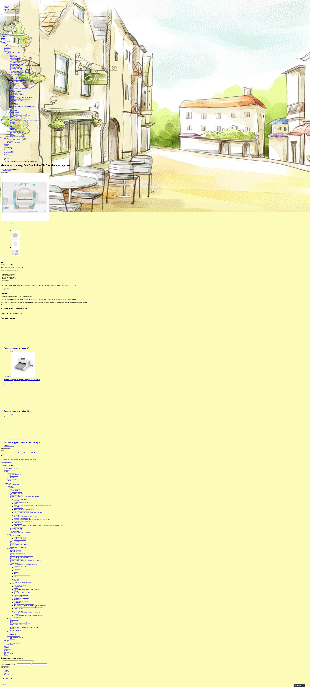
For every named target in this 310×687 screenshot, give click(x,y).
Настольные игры (12, 479)
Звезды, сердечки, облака (20, 499)
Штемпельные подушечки (17, 136)
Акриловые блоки (15, 58)
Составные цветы (18, 527)
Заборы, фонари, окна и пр (21, 595)
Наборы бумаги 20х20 (20, 80)
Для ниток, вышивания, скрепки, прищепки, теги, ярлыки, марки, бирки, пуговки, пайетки (39, 525)
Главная (6, 7)
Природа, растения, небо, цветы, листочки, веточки (28, 615)
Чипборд (12, 107)
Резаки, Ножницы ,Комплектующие (20, 69)
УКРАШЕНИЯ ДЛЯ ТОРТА (12, 468)
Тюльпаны (16, 580)
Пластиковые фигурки (16, 100)
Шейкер (16, 591)
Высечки (12, 96)
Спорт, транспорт (18, 611)
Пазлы (9, 480)
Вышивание (7, 649)
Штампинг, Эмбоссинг (13, 131)
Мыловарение (8, 147)
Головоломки (14, 476)
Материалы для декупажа (14, 142)
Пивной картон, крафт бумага (18, 88)
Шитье (6, 154)
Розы (15, 576)
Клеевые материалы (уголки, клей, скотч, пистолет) (24, 120)
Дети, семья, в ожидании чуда (22, 592)
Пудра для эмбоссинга (16, 132)
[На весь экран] (4, 684)
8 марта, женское (18, 508)
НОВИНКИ (7, 48)
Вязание (6, 650)
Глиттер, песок (14, 110)
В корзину (11, 351)
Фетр (11, 126)
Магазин (6, 6)
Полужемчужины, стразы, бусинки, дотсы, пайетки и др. (26, 101)
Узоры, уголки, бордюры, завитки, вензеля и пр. (27, 612)
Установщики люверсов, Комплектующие (21, 72)
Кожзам (12, 128)
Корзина (6, 10)
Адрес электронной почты (8, 664)
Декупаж (6, 138)
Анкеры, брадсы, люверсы (17, 94)
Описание (6, 288)
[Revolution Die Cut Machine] (16, 256)
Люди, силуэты (18, 602)
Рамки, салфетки (18, 608)
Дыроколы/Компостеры (16, 62)
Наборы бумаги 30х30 (20, 81)
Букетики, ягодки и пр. (20, 566)
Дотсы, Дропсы (14, 112)
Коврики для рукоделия (16, 64)
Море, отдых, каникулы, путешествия (24, 509)
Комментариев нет (6, 170)
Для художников (8, 152)
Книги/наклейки (11, 473)
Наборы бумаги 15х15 (20, 78)
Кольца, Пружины (15, 122)
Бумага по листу (14, 83)
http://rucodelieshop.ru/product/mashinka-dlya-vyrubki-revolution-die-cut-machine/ (34, 453)
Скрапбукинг (7, 51)
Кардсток (13, 87)
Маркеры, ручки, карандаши (15, 74)
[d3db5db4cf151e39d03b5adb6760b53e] (25, 221)
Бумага (9, 75)
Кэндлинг (6, 149)
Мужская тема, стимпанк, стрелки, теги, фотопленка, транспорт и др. (33, 505)
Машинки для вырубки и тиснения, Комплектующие (25, 65)
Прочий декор (14, 103)
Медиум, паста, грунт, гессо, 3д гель (20, 115)
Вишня (15, 567)
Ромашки (16, 577)
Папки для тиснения (16, 68)
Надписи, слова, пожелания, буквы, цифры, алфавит (28, 512)
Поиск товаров (5, 34)
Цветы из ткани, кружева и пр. (22, 582)
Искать (3, 36)
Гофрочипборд (18, 586)
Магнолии (16, 573)
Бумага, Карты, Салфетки (14, 139)
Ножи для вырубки (15, 67)
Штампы (12, 135)
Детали (6, 289)
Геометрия (16, 506)
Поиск (18, 15)
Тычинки (16, 579)
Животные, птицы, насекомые (22, 518)
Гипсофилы (17, 569)
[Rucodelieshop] (10, 33)
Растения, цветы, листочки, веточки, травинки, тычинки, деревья (32, 519)
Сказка (15, 609)
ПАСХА (16, 588)
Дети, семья (17, 515)
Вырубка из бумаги (15, 91)
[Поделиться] (3, 684)
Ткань (8, 125)
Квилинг (6, 144)
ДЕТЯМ (6, 49)
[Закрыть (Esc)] (1, 684)
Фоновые (16, 500)
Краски (12, 113)
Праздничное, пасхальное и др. (22, 511)
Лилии (15, 570)
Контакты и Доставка (10, 9)
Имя (2, 661)
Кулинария (17, 599)
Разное (15, 503)
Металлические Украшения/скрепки (20, 99)
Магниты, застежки (15, 630)
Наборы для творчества (13, 52)
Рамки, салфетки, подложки (21, 513)
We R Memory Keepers (16, 313)
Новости (6, 674)
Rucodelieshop (7, 159)
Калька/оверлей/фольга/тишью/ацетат (20, 85)
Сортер (12, 477)
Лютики (16, 572)
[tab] (156, 288)
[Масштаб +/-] (6, 684)
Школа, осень (17, 522)
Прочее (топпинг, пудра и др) (18, 116)
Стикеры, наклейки (15, 93)
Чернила (12, 133)
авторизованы (14, 459)
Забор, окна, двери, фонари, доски (23, 521)
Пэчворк (6, 145)
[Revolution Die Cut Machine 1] (16, 239)
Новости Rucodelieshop (6, 462)
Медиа (9, 109)
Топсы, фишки (14, 104)
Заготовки (13, 84)
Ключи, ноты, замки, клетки (21, 598)
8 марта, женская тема (20, 585)
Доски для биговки (15, 59)
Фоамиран (13, 129)
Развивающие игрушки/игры (15, 474)
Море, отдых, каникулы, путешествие (24, 604)
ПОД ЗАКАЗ (14, 56)
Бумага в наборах (15, 77)
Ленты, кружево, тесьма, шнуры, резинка (21, 97)
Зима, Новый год (18, 524)
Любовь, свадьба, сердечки (21, 502)
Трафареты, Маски (15, 71)
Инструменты (11, 55)
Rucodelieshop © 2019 (6, 678)
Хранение (10, 53)
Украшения (10, 90)
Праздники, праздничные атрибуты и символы (26, 589)
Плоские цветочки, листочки (22, 575)
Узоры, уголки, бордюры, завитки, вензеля (25, 516)
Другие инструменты (16, 61)
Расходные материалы (13, 119)
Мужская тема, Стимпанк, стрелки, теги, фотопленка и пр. (30, 605)
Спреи (12, 117)
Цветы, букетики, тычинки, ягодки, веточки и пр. (24, 106)
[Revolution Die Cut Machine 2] (16, 247)
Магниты (13, 123)
